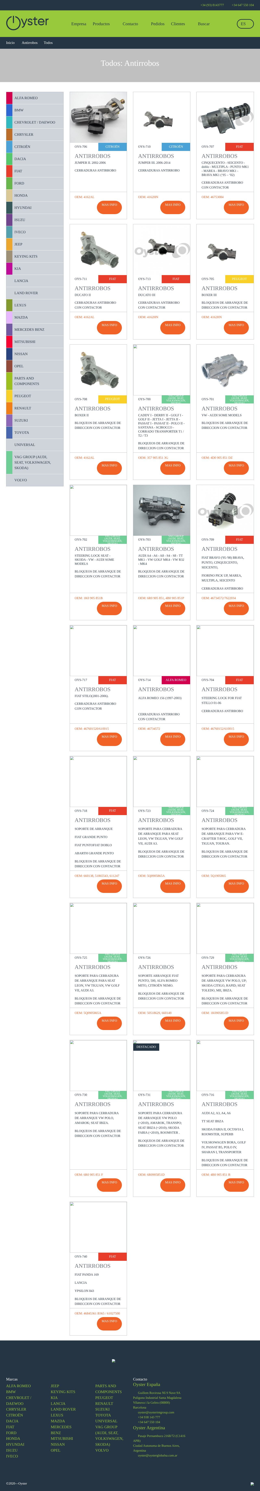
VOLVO (101, 1450)
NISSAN (58, 1444)
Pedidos (158, 23)
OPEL (56, 1450)
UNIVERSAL (106, 1421)
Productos (102, 23)
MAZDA (58, 1421)
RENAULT (104, 1404)
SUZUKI (102, 1409)
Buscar (203, 23)
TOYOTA (103, 1415)
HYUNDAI (15, 1444)
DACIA (12, 1421)
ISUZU (12, 1450)
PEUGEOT (104, 1398)
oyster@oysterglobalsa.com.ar (157, 1455)
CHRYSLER (16, 1409)
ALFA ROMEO (18, 1386)
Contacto (131, 23)
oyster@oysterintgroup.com (155, 1412)
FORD (11, 1433)
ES (244, 23)
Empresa (78, 23)
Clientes (178, 23)
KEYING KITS (63, 1392)
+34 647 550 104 (148, 1422)
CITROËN (14, 1415)
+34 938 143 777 (148, 1417)
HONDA (13, 1439)
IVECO (12, 1456)
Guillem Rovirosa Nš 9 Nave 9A (158, 1393)
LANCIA (58, 1404)
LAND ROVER (63, 1409)
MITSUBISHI (62, 1439)
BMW (11, 1392)
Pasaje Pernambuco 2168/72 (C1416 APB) (159, 1438)
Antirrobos (30, 43)
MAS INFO (109, 205)
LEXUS (57, 1415)
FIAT (10, 1427)
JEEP (55, 1386)
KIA (54, 1398)
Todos (48, 43)
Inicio (11, 43)
